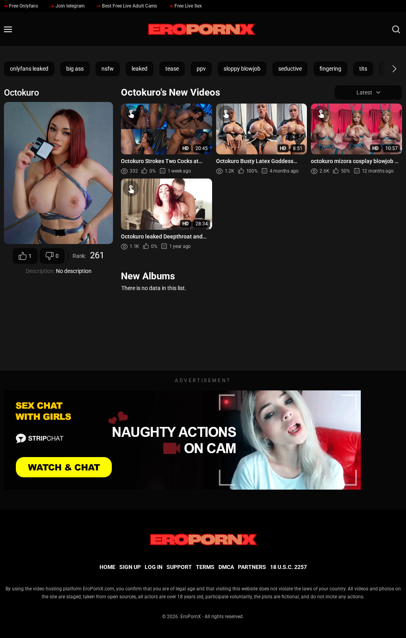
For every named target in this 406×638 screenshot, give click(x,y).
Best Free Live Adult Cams (129, 6)
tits (363, 68)
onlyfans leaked (29, 68)
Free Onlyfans (23, 6)
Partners (252, 567)
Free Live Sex (188, 6)
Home (107, 567)
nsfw (108, 68)
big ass (75, 68)
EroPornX (190, 616)
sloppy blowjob (242, 68)
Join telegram (70, 6)
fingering (330, 68)
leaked (139, 68)
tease (172, 68)
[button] (387, 68)
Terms (205, 567)
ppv (201, 68)
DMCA (226, 567)
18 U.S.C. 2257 (288, 567)
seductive (290, 68)
